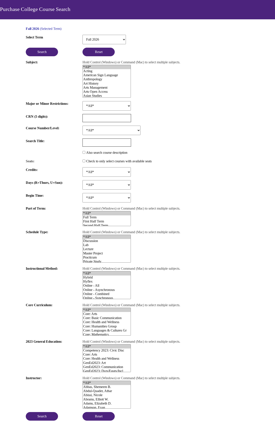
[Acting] (107, 71)
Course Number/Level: (42, 128)
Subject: (32, 62)
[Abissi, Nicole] (107, 395)
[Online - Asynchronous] (107, 290)
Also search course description (106, 152)
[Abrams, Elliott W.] (107, 399)
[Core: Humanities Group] (107, 326)
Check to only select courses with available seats (119, 161)
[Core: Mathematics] (107, 335)
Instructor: (34, 378)
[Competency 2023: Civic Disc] (107, 350)
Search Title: (35, 141)
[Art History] (107, 84)
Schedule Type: (37, 232)
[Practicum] (107, 258)
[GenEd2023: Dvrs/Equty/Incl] (107, 371)
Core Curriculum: (39, 305)
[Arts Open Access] (107, 92)
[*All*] (107, 67)
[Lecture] (107, 249)
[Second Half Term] (107, 226)
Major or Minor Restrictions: (47, 103)
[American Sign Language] (107, 75)
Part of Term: (36, 208)
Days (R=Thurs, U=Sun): (44, 182)
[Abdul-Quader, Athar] (107, 391)
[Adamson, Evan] (107, 408)
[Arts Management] (107, 88)
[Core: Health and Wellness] (107, 322)
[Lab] (107, 245)
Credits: (32, 170)
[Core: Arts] (107, 314)
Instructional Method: (42, 268)
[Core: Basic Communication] (107, 318)
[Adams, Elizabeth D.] (107, 404)
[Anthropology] (107, 79)
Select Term (34, 37)
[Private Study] (107, 262)
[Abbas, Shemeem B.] (107, 387)
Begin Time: (35, 195)
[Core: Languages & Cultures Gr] (107, 331)
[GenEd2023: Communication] (107, 367)
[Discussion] (107, 241)
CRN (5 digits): (37, 115)
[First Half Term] (107, 221)
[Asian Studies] (107, 96)
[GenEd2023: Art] (107, 363)
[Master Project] (107, 253)
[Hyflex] (107, 282)
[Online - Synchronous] (107, 298)
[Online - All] (107, 286)
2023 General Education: (44, 341)
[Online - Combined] (107, 294)
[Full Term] (107, 217)
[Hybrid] (107, 277)
